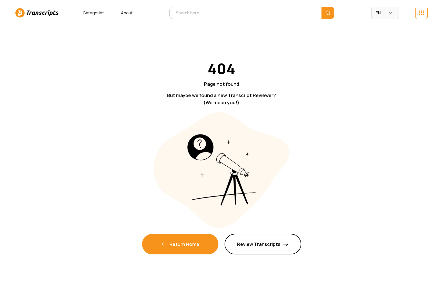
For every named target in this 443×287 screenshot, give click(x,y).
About (127, 13)
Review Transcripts (258, 244)
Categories (94, 13)
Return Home (184, 244)
